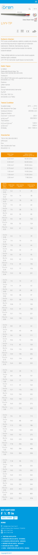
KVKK (3, 523)
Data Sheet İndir (28, 20)
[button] (36, 1)
